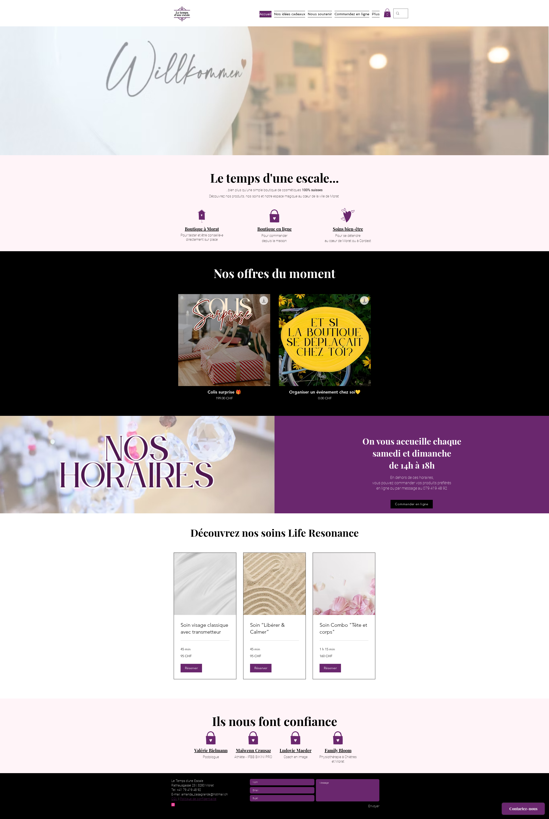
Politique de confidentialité (198, 799)
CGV (174, 799)
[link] (205, 628)
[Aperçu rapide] (224, 340)
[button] (387, 13)
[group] (274, 347)
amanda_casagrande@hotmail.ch (204, 794)
